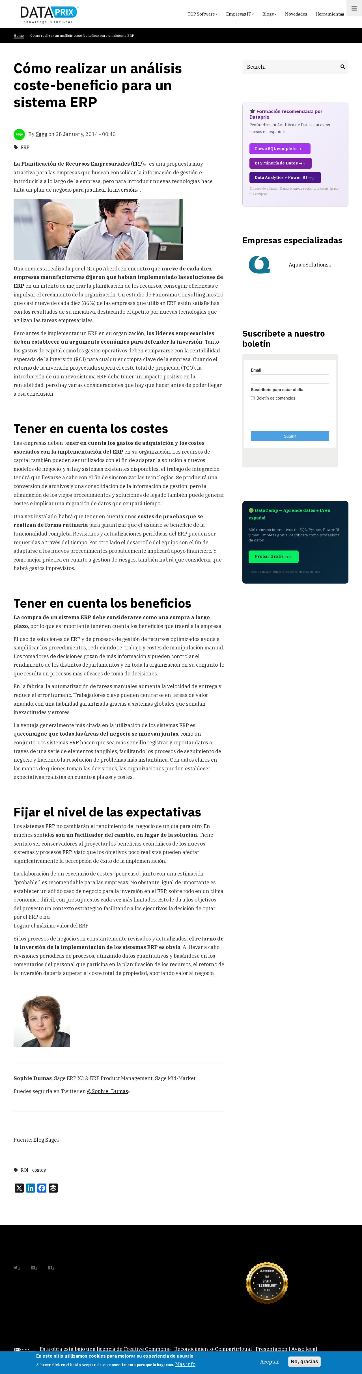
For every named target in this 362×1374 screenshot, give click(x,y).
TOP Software (203, 15)
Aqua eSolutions (309, 264)
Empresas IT (240, 15)
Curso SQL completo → (278, 148)
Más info (185, 1364)
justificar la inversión (110, 190)
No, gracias (304, 1361)
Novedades (296, 14)
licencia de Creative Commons (133, 1349)
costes (39, 1170)
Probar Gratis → (271, 556)
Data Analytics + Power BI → (283, 177)
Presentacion (272, 1349)
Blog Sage (45, 1140)
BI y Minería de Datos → (279, 163)
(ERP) (137, 164)
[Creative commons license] (25, 1349)
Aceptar (269, 1361)
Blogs (270, 15)
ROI (24, 1170)
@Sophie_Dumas (107, 1091)
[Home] (48, 13)
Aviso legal (304, 1349)
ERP (25, 147)
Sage (41, 134)
